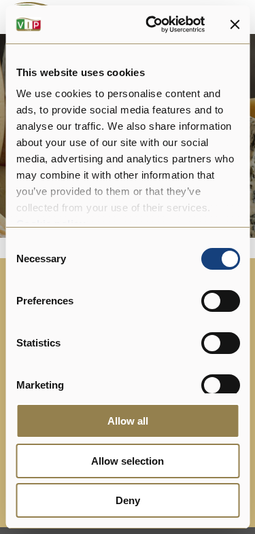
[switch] (220, 301)
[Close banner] (234, 24)
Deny (128, 500)
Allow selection (127, 461)
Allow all (127, 421)
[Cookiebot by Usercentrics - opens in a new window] (152, 24)
